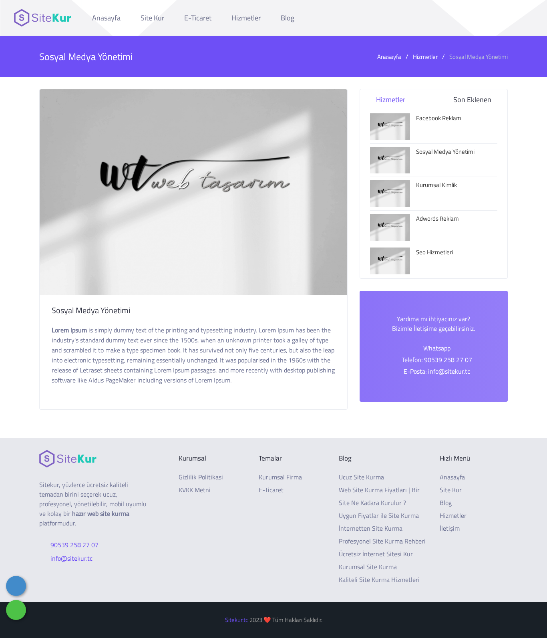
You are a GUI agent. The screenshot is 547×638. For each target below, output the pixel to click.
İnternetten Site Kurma (370, 528)
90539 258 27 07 (74, 544)
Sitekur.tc (236, 619)
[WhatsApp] (16, 610)
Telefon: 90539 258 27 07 (437, 359)
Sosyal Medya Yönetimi (478, 56)
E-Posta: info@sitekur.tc (437, 371)
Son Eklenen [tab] (472, 99)
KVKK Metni (195, 490)
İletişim (450, 528)
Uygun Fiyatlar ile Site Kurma (379, 515)
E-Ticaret (197, 17)
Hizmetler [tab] (390, 99)
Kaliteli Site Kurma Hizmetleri (379, 579)
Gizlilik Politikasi (201, 477)
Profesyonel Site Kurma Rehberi (382, 541)
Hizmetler (246, 17)
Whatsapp (436, 348)
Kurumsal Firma (280, 477)
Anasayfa (106, 17)
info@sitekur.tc (71, 558)
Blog (287, 17)
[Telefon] (16, 586)
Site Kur (152, 17)
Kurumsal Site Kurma (368, 567)
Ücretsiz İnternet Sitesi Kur (376, 554)
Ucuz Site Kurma (361, 477)
